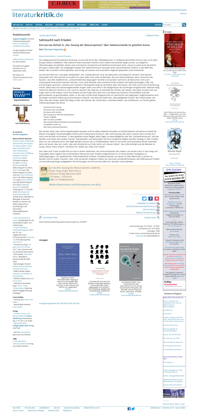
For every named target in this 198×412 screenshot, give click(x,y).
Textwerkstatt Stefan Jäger (174, 247)
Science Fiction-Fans (170, 325)
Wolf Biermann (24, 148)
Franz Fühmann (26, 175)
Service (70, 24)
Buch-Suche (18, 410)
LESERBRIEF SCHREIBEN (146, 203)
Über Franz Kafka (174, 236)
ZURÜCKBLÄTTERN (47, 35)
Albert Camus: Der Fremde (174, 194)
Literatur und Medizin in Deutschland (22, 274)
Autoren (59, 24)
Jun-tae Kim (55, 167)
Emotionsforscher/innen (172, 346)
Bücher (49, 24)
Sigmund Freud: (23, 325)
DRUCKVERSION (149, 209)
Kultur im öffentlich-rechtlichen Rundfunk (21, 44)
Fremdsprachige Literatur (68, 28)
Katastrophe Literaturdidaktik (174, 211)
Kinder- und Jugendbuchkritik (174, 376)
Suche (158, 24)
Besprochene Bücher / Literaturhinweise (55, 56)
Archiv (29, 24)
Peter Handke (27, 180)
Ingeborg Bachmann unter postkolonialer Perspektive (173, 380)
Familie (15, 55)
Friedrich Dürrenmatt (20, 156)
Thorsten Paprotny (53, 49)
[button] (144, 199)
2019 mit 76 (17, 242)
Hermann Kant (19, 153)
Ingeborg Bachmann (21, 185)
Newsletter (53, 410)
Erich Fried (17, 170)
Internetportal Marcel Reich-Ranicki (21, 193)
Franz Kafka (17, 307)
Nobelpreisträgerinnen (174, 242)
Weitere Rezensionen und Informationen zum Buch (75, 184)
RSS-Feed (16, 408)
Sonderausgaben (20, 134)
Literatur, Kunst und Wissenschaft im (22, 316)
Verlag (183, 13)
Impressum (155, 408)
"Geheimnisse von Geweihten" (174, 203)
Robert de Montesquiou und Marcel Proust (22, 267)
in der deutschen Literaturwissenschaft (21, 342)
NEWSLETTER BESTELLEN (146, 212)
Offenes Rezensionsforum (23, 59)
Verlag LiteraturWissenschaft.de (68, 290)
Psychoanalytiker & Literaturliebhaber (170, 330)
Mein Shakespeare (20, 150)
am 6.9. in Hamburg (177, 225)
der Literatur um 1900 (171, 338)
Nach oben (180, 408)
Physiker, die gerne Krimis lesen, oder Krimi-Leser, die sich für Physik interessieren (173, 319)
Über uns (94, 24)
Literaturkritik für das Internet (174, 366)
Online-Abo (17, 79)
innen (180, 349)
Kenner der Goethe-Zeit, (172, 334)
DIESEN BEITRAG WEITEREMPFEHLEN (141, 206)
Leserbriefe (44, 408)
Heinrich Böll (18, 143)
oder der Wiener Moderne (173, 342)
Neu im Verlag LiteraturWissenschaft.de (174, 164)
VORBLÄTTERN (153, 35)
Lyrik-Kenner (168, 310)
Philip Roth (29, 141)
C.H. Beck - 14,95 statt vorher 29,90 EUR (175, 75)
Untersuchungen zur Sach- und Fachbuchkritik (173, 371)
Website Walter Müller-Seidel (174, 404)
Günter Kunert (18, 141)
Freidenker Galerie (174, 189)
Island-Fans (167, 314)
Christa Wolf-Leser (170, 349)
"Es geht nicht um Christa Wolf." (22, 247)
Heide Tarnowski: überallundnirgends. (21, 228)
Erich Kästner (168, 362)
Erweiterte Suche (92, 408)
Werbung (67, 410)
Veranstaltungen (36, 410)
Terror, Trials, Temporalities (20, 286)
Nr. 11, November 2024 (46, 28)
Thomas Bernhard (20, 164)
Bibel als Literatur (24, 332)
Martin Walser (21, 146)
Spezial (39, 24)
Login (104, 24)
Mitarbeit (82, 24)
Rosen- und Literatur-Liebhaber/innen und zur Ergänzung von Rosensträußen (172, 304)
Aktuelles (18, 24)
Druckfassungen (71, 408)
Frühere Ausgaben (28, 28)
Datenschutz (168, 408)
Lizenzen (139, 236)
